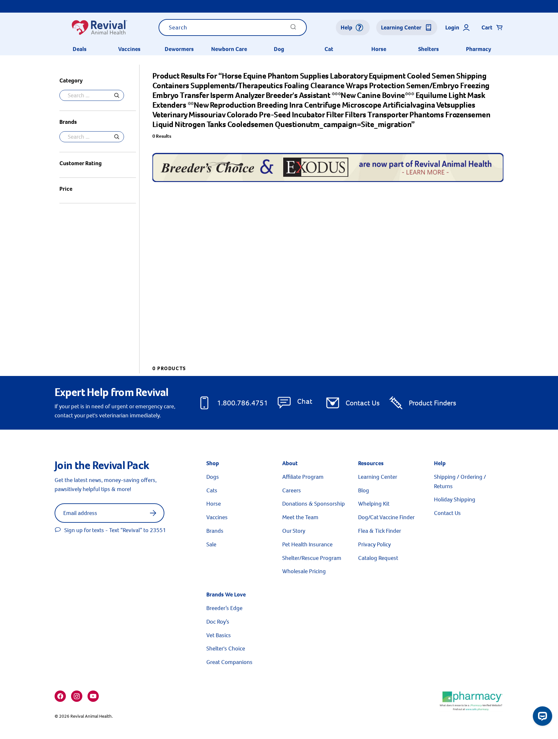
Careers (291, 490)
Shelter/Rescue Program (311, 558)
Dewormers (179, 49)
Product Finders (432, 403)
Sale (211, 544)
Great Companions (229, 662)
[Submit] (293, 29)
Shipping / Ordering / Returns (460, 481)
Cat (329, 49)
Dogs (212, 477)
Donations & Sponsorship (313, 504)
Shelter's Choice (225, 648)
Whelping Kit (373, 504)
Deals (80, 49)
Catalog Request (378, 558)
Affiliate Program (303, 477)
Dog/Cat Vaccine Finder (386, 517)
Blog (363, 490)
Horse (378, 49)
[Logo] (99, 27)
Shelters (428, 49)
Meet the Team (300, 517)
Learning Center (377, 477)
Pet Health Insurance (307, 544)
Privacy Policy (374, 544)
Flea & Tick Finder (379, 531)
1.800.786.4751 (242, 403)
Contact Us (363, 403)
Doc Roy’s (217, 622)
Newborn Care (229, 49)
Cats (211, 490)
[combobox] (232, 27)
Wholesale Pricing (304, 571)
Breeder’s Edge (224, 608)
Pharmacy (478, 49)
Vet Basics (218, 635)
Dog (279, 49)
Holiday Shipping (454, 499)
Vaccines (129, 49)
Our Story (293, 531)
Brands (214, 531)
